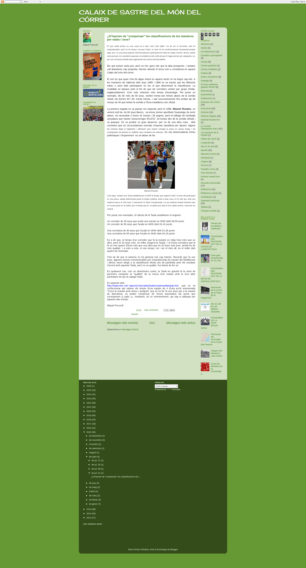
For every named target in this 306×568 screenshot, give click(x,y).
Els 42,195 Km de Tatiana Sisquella (216, 308)
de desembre (95, 436)
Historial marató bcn (210, 120)
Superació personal (210, 200)
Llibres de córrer (208, 139)
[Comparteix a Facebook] (171, 310)
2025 (89, 390)
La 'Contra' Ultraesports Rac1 (209, 127)
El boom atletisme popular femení (209, 85)
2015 (89, 432)
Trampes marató (208, 211)
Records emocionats (210, 183)
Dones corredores (209, 77)
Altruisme (205, 44)
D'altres (204, 73)
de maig (93, 487)
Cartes (204, 48)
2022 (89, 403)
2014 (89, 509)
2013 (89, 513)
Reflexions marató (209, 193)
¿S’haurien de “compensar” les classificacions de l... (116, 477)
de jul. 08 (96, 469)
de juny (93, 483)
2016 (89, 428)
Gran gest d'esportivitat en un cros (217, 258)
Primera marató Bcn (210, 176)
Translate (176, 389)
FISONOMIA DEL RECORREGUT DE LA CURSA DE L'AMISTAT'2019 (212, 242)
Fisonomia (206, 108)
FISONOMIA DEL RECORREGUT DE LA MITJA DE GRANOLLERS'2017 (212, 275)
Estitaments (206, 98)
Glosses (205, 112)
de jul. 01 (96, 473)
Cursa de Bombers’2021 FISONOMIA (211, 369)
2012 (89, 517)
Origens (204, 161)
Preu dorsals (207, 173)
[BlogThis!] (167, 310)
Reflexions (206, 189)
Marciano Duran (208, 154)
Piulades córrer (208, 169)
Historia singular (208, 116)
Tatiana (204, 207)
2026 (89, 386)
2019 (89, 415)
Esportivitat (206, 94)
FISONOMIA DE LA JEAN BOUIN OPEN (212, 323)
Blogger (174, 549)
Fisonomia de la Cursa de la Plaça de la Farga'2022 (211, 292)
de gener (93, 504)
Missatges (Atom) (130, 329)
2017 (89, 424)
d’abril (92, 491)
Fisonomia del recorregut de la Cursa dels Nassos (211, 339)
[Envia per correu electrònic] (165, 310)
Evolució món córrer (210, 102)
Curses (204, 62)
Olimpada (205, 158)
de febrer (93, 500)
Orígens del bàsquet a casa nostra (216, 353)
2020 (89, 411)
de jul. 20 (96, 464)
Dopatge (205, 80)
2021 (89, 407)
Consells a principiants (211, 55)
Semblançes (207, 197)
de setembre (95, 448)
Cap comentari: (151, 310)
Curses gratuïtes (209, 65)
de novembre (95, 440)
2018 (89, 419)
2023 (89, 398)
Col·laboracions (208, 51)
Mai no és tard (207, 146)
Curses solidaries (209, 69)
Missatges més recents (122, 322)
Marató (134, 314)
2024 (89, 394)
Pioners (204, 165)
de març (93, 495)
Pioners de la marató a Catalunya (216, 226)
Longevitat (206, 142)
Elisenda (205, 91)
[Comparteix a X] (169, 310)
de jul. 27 (96, 460)
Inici (152, 322)
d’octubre (93, 444)
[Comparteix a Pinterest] (174, 310)
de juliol (93, 457)
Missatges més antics (180, 322)
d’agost (93, 452)
